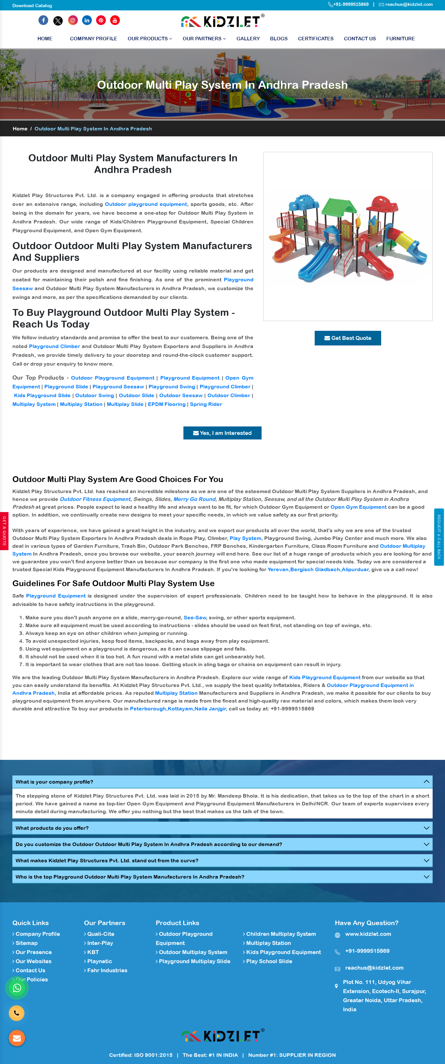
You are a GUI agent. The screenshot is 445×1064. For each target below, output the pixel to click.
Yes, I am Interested (225, 433)
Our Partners (203, 38)
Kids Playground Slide (42, 395)
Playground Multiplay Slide (194, 961)
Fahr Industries (106, 970)
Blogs (279, 38)
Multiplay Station (81, 404)
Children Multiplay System (280, 934)
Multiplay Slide (125, 404)
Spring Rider (206, 404)
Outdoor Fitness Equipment (95, 499)
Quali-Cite (100, 934)
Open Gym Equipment (359, 507)
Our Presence (33, 952)
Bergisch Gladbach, (316, 569)
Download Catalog (32, 5)
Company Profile (93, 38)
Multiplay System (34, 404)
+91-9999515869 (351, 4)
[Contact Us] (16, 1009)
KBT (92, 952)
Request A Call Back (439, 537)
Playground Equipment (190, 378)
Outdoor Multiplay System (192, 952)
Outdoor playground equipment (146, 204)
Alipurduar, (356, 569)
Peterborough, (149, 708)
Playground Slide (66, 386)
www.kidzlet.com (368, 934)
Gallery (248, 38)
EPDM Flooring (167, 404)
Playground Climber (54, 346)
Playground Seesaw (118, 386)
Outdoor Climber (229, 395)
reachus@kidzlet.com (409, 4)
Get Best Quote (350, 338)
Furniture (400, 38)
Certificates (316, 38)
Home (44, 38)
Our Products (148, 38)
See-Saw (195, 617)
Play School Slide (268, 961)
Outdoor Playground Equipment (112, 378)
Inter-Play (99, 943)
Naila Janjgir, (210, 708)
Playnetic (99, 961)
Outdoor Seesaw (181, 395)
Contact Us (360, 38)
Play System (245, 538)
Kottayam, (181, 708)
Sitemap (26, 943)
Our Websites (32, 961)
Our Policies (31, 979)
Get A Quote (4, 531)
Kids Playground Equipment (325, 677)
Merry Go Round (194, 499)
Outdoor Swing (94, 395)
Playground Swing (172, 386)
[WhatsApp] (17, 988)
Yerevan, (279, 569)
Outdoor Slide (137, 395)
